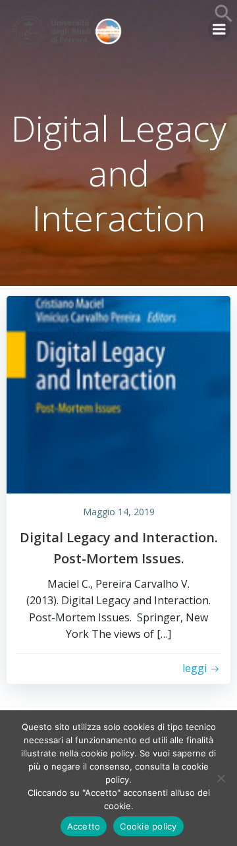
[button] (224, 19)
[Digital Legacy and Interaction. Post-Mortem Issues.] (118, 393)
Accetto (84, 826)
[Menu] (219, 29)
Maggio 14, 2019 (119, 511)
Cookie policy (148, 826)
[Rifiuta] (220, 778)
